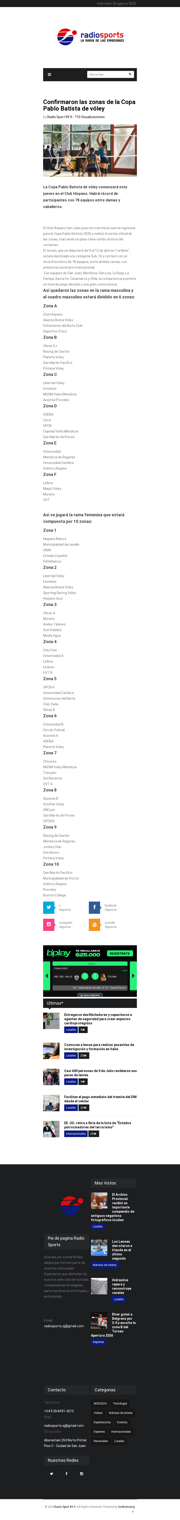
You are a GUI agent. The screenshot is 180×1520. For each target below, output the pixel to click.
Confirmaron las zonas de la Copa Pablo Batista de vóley (89, 105)
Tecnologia (120, 1403)
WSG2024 (100, 1403)
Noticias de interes (104, 1265)
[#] (90, 36)
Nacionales (101, 1441)
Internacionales (76, 1133)
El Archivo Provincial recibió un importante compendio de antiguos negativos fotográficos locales (112, 1207)
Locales (71, 1029)
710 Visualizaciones (90, 117)
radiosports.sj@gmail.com (64, 1326)
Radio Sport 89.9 (60, 117)
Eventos (122, 1422)
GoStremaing (126, 1506)
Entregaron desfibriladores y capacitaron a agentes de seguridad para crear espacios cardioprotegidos (98, 1019)
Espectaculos (102, 1422)
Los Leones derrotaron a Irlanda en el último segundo (122, 1250)
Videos (98, 1413)
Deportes (98, 1342)
